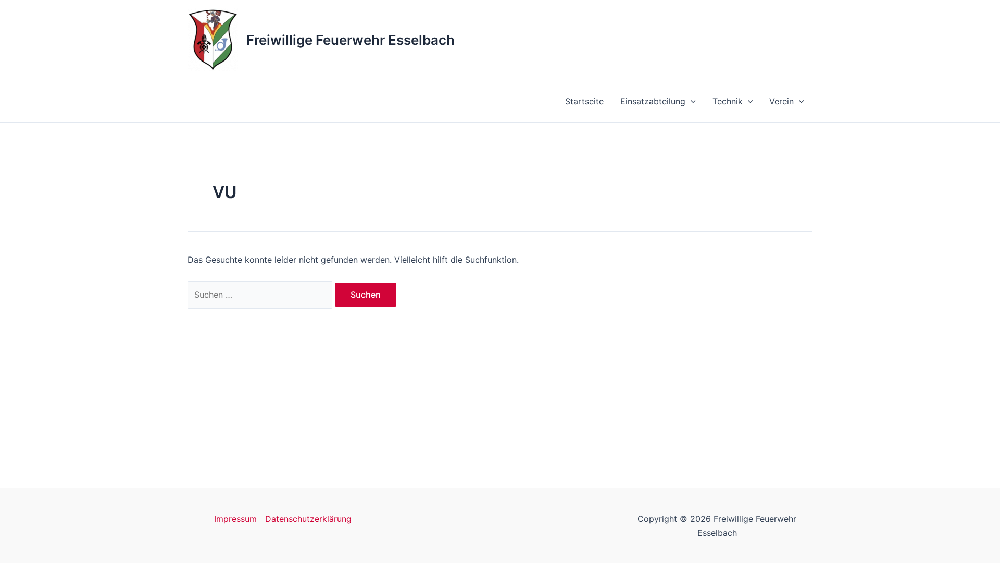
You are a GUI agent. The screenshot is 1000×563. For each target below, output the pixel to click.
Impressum (235, 518)
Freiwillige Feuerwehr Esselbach (350, 40)
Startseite (584, 101)
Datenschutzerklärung (308, 518)
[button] (690, 101)
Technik (727, 101)
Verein (781, 101)
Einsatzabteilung (652, 101)
